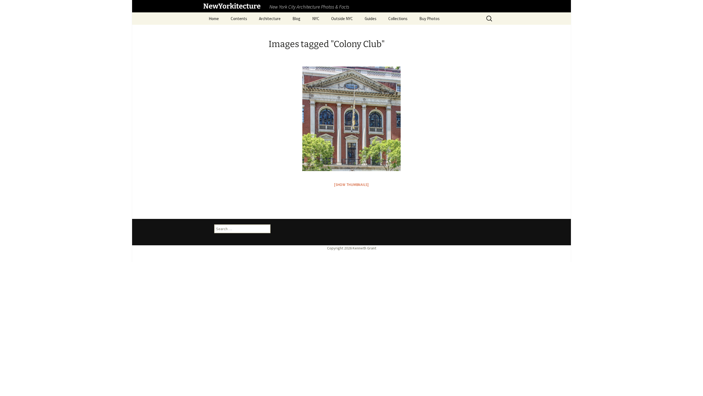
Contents (239, 18)
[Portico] (351, 119)
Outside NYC (342, 18)
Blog (296, 18)
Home (214, 18)
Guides (370, 18)
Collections (398, 18)
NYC (315, 18)
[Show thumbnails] (351, 184)
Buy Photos (429, 18)
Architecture (270, 18)
